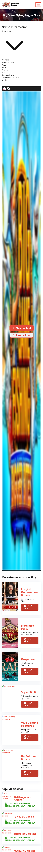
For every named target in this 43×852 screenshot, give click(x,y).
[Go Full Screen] (8, 88)
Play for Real (23, 328)
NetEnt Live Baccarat (28, 757)
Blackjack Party (27, 627)
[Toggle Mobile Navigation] (38, 4)
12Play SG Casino (24, 816)
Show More (6, 31)
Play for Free (23, 335)
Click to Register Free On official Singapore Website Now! (20, 804)
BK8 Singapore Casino (22, 798)
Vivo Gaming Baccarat (29, 724)
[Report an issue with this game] (4, 88)
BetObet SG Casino (25, 833)
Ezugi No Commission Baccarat (29, 592)
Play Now (28, 607)
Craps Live (28, 659)
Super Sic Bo (29, 692)
